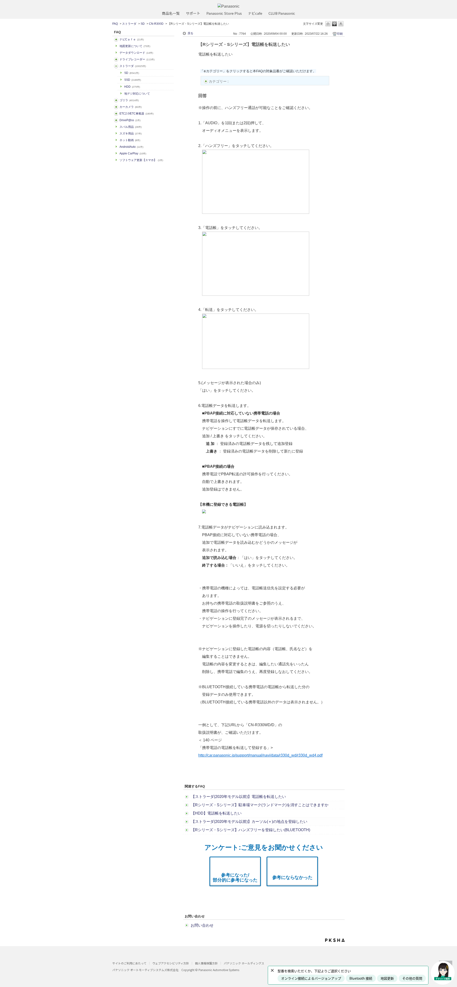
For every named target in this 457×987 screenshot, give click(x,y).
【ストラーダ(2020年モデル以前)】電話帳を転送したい (238, 797)
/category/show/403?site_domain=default (116, 120)
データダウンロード (136, 52)
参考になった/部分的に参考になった (235, 877)
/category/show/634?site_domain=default (116, 59)
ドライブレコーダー (136, 59)
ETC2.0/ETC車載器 (136, 113)
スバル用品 (130, 127)
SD (143, 23)
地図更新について (134, 46)
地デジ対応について (137, 93)
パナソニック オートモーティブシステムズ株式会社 (145, 970)
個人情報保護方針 (206, 963)
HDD (132, 86)
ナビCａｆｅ (131, 39)
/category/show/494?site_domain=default (116, 107)
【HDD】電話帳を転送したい (216, 813)
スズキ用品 (130, 133)
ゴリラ (129, 100)
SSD (132, 79)
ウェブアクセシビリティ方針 (170, 963)
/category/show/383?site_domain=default (116, 100)
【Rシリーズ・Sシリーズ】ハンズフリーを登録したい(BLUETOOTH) (250, 830)
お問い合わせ (202, 925)
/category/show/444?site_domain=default (116, 113)
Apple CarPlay (132, 153)
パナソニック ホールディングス (244, 963)
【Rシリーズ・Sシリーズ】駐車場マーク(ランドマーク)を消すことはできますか (259, 805)
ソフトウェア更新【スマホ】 (141, 160)
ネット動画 (129, 140)
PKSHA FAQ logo (335, 940)
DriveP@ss (129, 120)
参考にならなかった (292, 877)
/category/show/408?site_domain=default (116, 39)
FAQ (115, 23)
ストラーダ (129, 23)
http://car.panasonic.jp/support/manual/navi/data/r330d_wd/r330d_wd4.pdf (260, 755)
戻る (190, 33)
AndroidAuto (131, 146)
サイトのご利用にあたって (129, 963)
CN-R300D (156, 23)
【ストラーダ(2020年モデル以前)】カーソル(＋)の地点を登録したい (249, 822)
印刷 (340, 33)
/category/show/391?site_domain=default (116, 66)
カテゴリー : (219, 81)
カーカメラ (130, 107)
